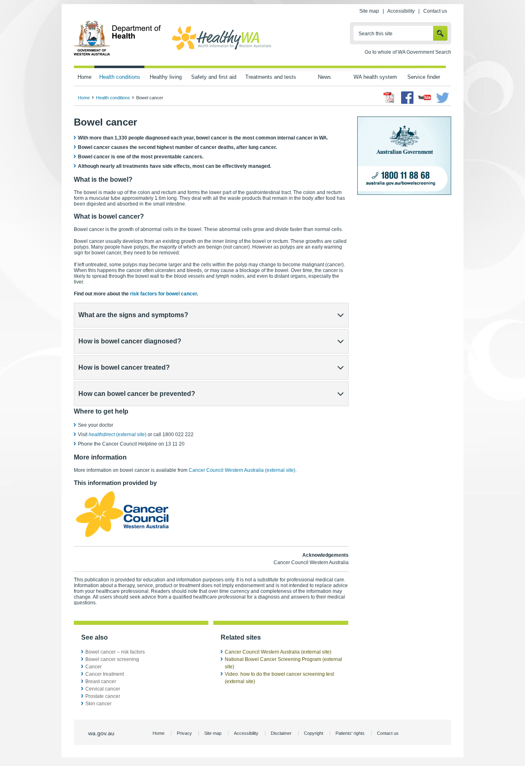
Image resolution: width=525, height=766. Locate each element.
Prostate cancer (102, 696)
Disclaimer (281, 733)
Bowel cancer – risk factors (115, 652)
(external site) (117, 434)
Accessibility (401, 11)
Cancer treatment (104, 674)
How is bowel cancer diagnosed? (129, 341)
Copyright (313, 733)
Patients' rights (350, 733)
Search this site (375, 34)
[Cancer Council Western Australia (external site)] (123, 537)
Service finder (423, 77)
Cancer (93, 667)
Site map (369, 11)
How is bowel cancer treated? (124, 367)
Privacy (184, 733)
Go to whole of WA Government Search (408, 52)
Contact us (435, 11)
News (324, 77)
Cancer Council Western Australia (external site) (242, 470)
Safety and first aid (213, 77)
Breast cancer (100, 681)
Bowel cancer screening (112, 659)
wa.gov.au (101, 733)
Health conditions (119, 77)
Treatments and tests (270, 77)
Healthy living (166, 77)
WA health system (375, 77)
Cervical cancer (102, 689)
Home (84, 77)
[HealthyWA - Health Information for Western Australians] (221, 50)
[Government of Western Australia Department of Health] (117, 54)
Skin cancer (98, 704)
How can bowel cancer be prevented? (136, 393)
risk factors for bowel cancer (163, 294)
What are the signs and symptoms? (133, 314)
